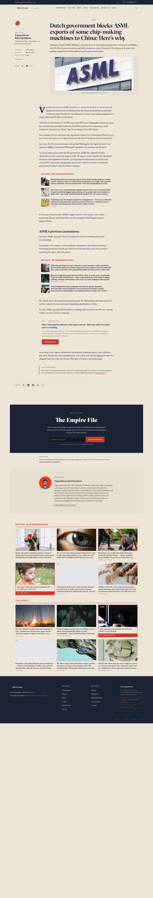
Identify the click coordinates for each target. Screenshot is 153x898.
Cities (85, 8)
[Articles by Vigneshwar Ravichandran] (19, 25)
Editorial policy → (100, 373)
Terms (125, 719)
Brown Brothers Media (17, 695)
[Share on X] (22, 66)
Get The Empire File (130, 2)
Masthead (94, 694)
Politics (71, 8)
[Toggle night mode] (118, 2)
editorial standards (45, 462)
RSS (132, 707)
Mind (79, 8)
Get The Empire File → (130, 701)
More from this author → (65, 505)
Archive (65, 709)
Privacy (117, 719)
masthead (57, 462)
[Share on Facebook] (33, 385)
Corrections (95, 702)
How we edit (19, 59)
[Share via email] (38, 385)
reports (42, 221)
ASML (50, 147)
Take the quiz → (50, 342)
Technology (61, 8)
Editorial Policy (97, 698)
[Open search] (136, 8)
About (114, 8)
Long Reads (94, 8)
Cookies (133, 719)
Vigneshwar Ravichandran (23, 36)
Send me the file (95, 440)
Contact (94, 705)
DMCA (141, 719)
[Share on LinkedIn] (27, 66)
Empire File (105, 8)
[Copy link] (31, 66)
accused (57, 236)
